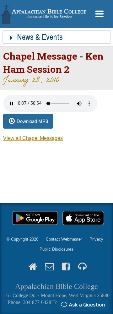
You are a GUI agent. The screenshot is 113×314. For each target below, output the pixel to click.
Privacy (96, 239)
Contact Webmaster (64, 239)
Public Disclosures (56, 249)
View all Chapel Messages (33, 138)
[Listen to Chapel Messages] (82, 267)
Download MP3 (32, 121)
